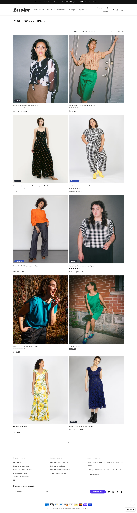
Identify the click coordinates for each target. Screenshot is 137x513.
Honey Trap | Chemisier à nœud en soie (26, 105)
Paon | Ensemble (74, 346)
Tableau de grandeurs (21, 476)
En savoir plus (93, 474)
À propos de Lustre (20, 473)
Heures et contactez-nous (22, 469)
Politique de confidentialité (59, 462)
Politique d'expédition (58, 466)
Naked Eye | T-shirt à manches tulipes (81, 266)
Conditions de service (58, 473)
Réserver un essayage (21, 466)
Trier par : (75, 31)
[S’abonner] (47, 491)
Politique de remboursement (60, 469)
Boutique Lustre (57, 508)
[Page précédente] (63, 442)
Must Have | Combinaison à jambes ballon (82, 186)
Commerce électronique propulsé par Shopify (76, 508)
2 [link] (74, 442)
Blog (14, 480)
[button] (50, 10)
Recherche (17, 462)
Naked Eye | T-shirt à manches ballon (25, 266)
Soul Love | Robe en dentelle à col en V (81, 426)
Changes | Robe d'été (20, 426)
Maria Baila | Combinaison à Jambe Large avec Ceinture (31, 186)
